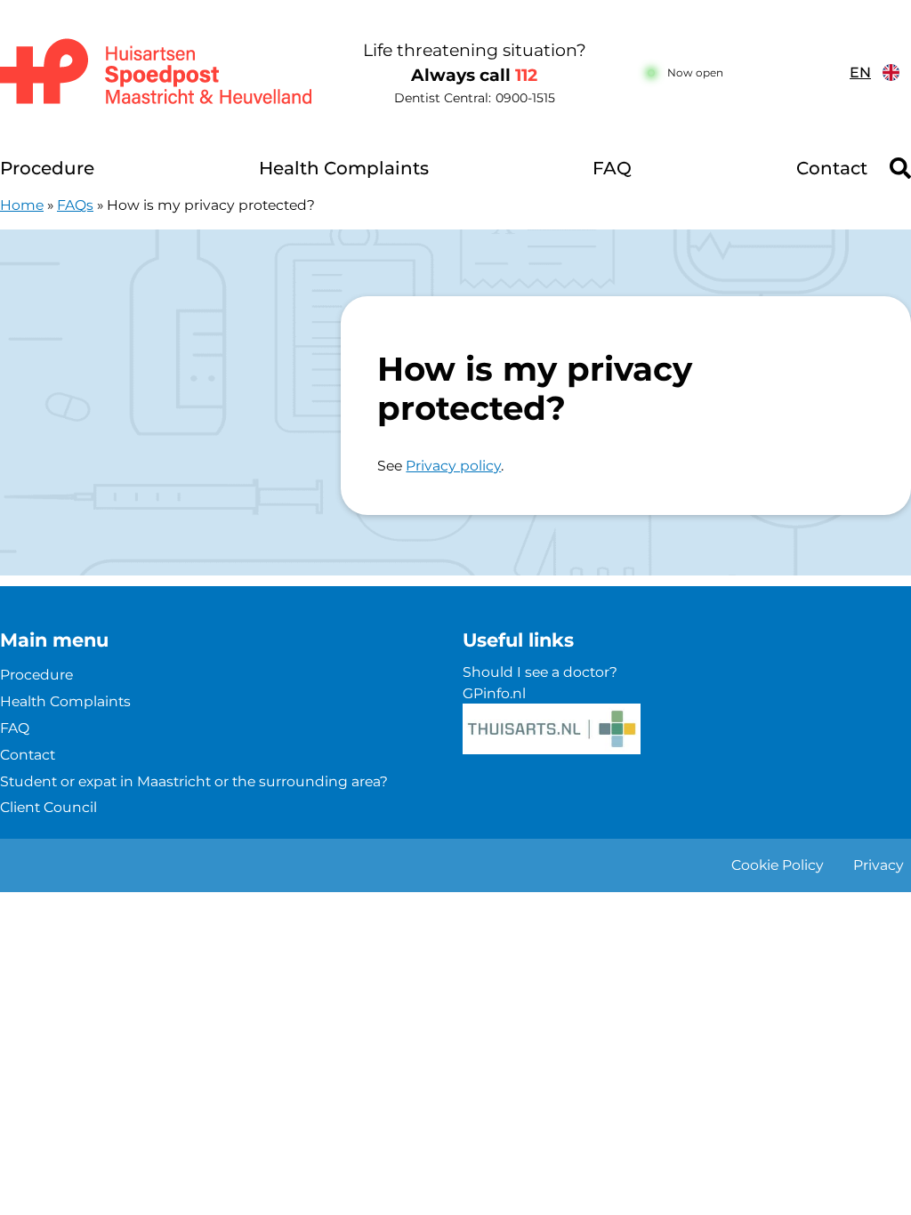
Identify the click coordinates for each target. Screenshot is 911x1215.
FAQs (75, 205)
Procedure (47, 168)
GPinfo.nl (494, 693)
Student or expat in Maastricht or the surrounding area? (194, 781)
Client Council (48, 807)
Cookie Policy (777, 865)
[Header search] (900, 168)
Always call (474, 75)
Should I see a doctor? (540, 672)
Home (22, 205)
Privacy (878, 865)
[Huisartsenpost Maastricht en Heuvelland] (158, 72)
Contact (831, 168)
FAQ (612, 168)
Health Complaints (344, 168)
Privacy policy (453, 465)
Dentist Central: (474, 98)
